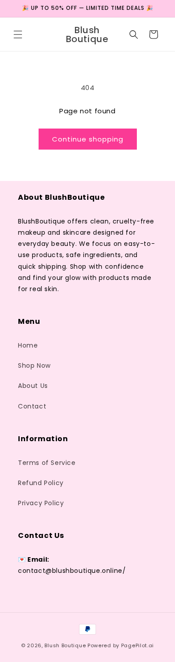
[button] (18, 34)
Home (28, 345)
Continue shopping (87, 139)
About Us (33, 385)
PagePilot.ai (137, 645)
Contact (32, 406)
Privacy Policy (41, 503)
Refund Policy (41, 482)
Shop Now (34, 365)
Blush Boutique (65, 645)
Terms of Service (47, 462)
